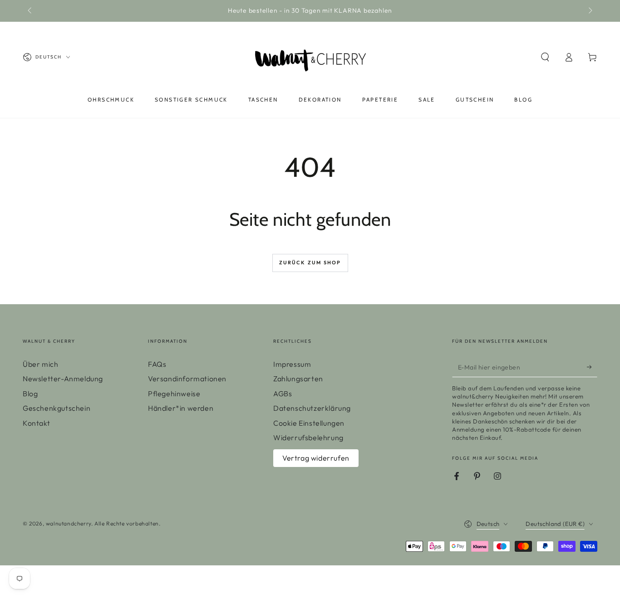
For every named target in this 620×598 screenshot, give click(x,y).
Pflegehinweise (174, 393)
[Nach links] (30, 11)
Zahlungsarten (298, 378)
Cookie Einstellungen (308, 423)
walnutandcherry (68, 523)
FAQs (157, 364)
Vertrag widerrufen (315, 457)
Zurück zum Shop (310, 262)
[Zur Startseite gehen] (310, 57)
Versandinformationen (187, 378)
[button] (545, 57)
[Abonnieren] (592, 367)
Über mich (40, 364)
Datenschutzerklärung (312, 408)
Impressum (292, 364)
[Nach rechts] (589, 11)
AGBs (282, 393)
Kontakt (36, 423)
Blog (30, 393)
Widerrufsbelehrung (308, 437)
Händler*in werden (180, 408)
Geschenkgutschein (56, 408)
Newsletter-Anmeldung (63, 378)
